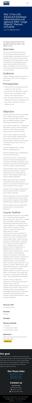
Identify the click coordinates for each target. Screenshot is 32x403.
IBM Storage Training (16, 378)
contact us (7, 341)
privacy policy (19, 401)
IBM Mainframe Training (16, 374)
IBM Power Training (16, 376)
